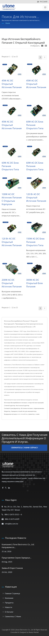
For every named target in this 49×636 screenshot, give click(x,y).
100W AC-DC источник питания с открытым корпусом (12, 199)
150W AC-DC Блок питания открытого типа (35, 242)
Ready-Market (34, 632)
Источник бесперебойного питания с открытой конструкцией (24, 402)
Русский (43, 2)
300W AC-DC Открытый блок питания (34, 283)
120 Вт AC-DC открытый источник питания (36, 197)
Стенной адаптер (9, 405)
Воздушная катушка (10, 414)
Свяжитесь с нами (13, 616)
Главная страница (12, 593)
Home (7, 23)
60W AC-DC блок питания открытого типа (34, 125)
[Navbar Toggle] (45, 7)
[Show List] (45, 45)
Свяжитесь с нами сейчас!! (24, 448)
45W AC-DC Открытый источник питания (12, 84)
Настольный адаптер (22, 405)
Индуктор (7, 411)
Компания (9, 598)
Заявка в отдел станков (12, 568)
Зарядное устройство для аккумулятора (23, 411)
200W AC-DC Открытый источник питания (12, 283)
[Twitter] (6, 488)
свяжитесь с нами (33, 414)
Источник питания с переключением (32, 408)
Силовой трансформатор (12, 408)
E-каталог (9, 612)
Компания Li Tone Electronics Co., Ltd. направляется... (18, 546)
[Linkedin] (9, 488)
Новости (8, 607)
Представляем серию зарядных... (16, 557)
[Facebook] (2, 488)
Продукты (9, 603)
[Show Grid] (42, 45)
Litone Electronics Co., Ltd (24, 630)
